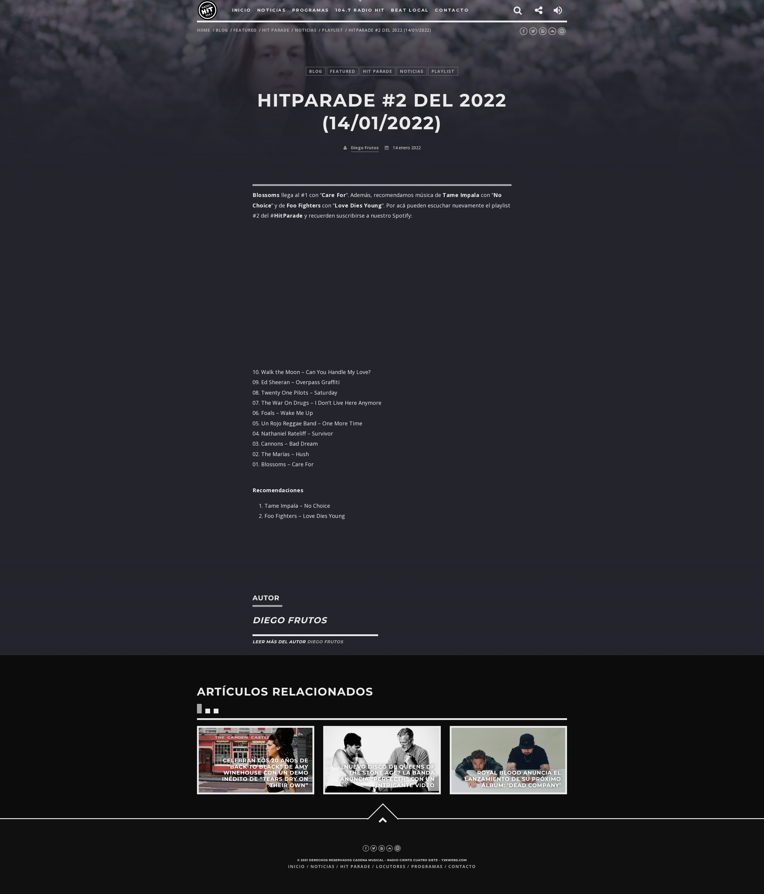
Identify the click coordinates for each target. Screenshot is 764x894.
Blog (222, 30)
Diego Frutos (365, 147)
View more (255, 760)
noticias (306, 30)
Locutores (391, 867)
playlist (332, 30)
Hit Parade (275, 30)
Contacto (462, 867)
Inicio (296, 867)
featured (245, 30)
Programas (427, 867)
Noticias (322, 867)
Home (203, 30)
